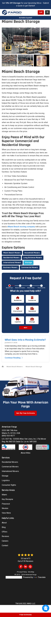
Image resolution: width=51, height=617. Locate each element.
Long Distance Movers (32, 257)
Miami (4, 495)
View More (6, 513)
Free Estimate (25, 614)
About (4, 523)
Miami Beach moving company (21, 227)
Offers (4, 532)
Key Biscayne (7, 499)
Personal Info (41, 287)
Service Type (9, 287)
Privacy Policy (22, 572)
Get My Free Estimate (25, 413)
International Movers (12, 262)
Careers (5, 541)
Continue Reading (13, 358)
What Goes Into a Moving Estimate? (25, 340)
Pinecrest (6, 504)
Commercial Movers (29, 267)
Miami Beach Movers (12, 253)
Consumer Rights (9, 485)
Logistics (6, 480)
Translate (42, 577)
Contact (5, 545)
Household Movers (32, 253)
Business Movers (10, 267)
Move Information (20, 287)
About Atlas (25, 453)
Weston (5, 508)
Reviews (5, 536)
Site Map (31, 572)
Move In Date (31, 287)
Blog (4, 527)
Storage (28, 262)
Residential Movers (11, 257)
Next (25, 328)
